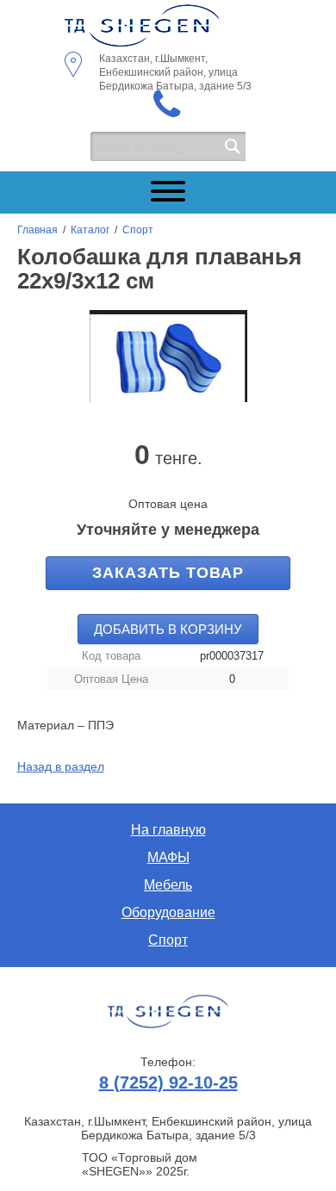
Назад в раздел (60, 766)
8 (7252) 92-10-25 (168, 1082)
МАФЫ (168, 857)
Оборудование (168, 912)
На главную (168, 829)
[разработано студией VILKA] (168, 1012)
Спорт (137, 230)
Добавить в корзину (168, 629)
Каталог (90, 230)
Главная (37, 230)
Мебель (168, 885)
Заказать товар (168, 572)
